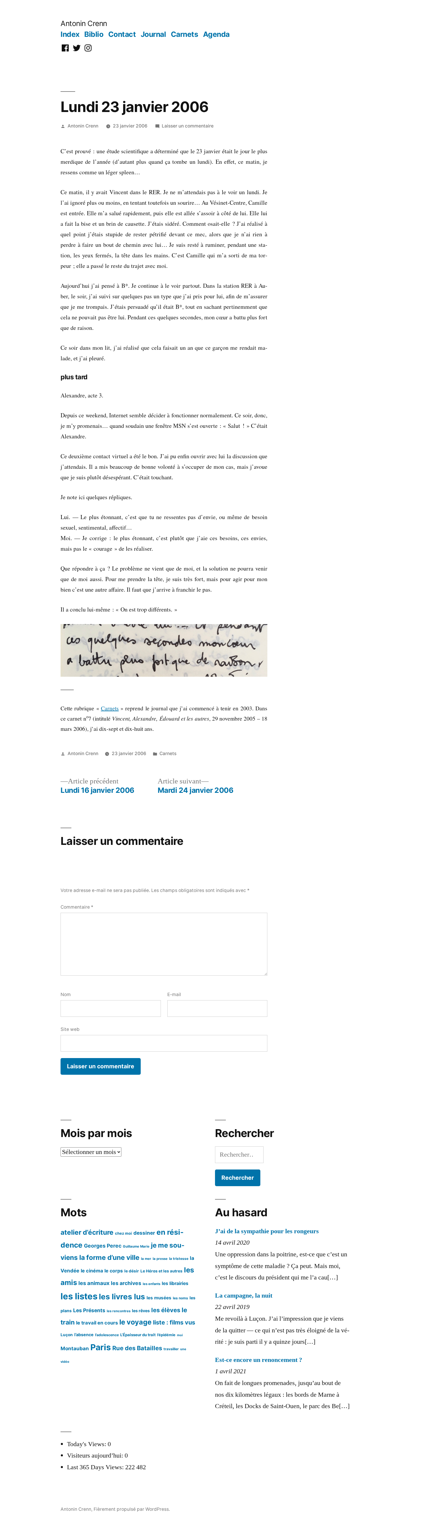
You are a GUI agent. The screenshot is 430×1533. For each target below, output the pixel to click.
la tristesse (178, 1258)
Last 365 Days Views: (96, 1467)
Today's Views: (87, 1444)
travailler (171, 1349)
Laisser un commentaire (188, 126)
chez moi (123, 1233)
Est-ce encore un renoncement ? (258, 1360)
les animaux (93, 1283)
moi (180, 1335)
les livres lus (122, 1296)
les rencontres (118, 1311)
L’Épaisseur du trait (138, 1334)
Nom (66, 994)
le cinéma (92, 1271)
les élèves (165, 1310)
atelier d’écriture (87, 1232)
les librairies (175, 1283)
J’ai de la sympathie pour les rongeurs (267, 1231)
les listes (79, 1296)
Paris (100, 1347)
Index (70, 34)
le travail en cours (97, 1323)
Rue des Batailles (137, 1348)
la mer (146, 1259)
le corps (113, 1271)
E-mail (174, 994)
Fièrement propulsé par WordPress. (132, 1509)
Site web (70, 1029)
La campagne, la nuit (243, 1295)
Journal (153, 34)
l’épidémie (166, 1335)
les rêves (141, 1310)
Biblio (93, 34)
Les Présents (89, 1310)
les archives (126, 1283)
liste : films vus (174, 1322)
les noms (180, 1298)
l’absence (84, 1334)
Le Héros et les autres (161, 1271)
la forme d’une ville (109, 1257)
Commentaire (77, 907)
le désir (131, 1271)
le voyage (135, 1322)
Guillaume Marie (136, 1246)
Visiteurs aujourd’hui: (96, 1455)
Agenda (216, 34)
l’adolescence (107, 1335)
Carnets (184, 34)
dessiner (144, 1233)
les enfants (151, 1284)
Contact (122, 34)
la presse (160, 1259)
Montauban (75, 1348)
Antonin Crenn (84, 23)
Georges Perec (102, 1246)
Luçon (67, 1334)
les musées (159, 1298)
